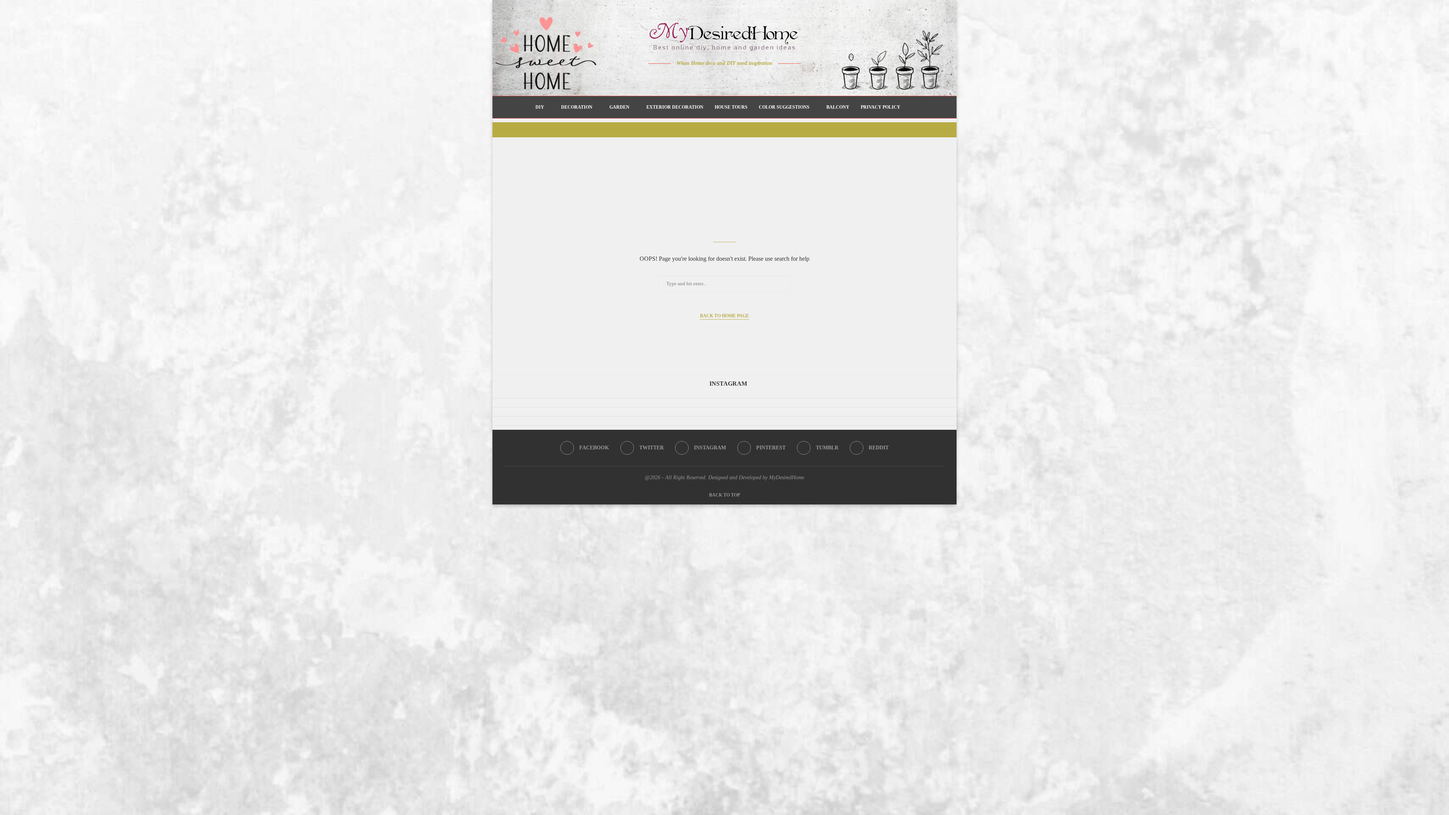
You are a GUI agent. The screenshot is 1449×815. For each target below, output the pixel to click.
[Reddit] (751, 78)
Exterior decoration (674, 107)
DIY (539, 107)
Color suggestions (784, 107)
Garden (619, 107)
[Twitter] (709, 78)
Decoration (576, 107)
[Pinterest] (730, 78)
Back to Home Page (724, 315)
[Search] (910, 107)
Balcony (837, 107)
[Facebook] (698, 78)
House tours (731, 107)
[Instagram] (719, 78)
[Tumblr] (740, 78)
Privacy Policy (880, 107)
